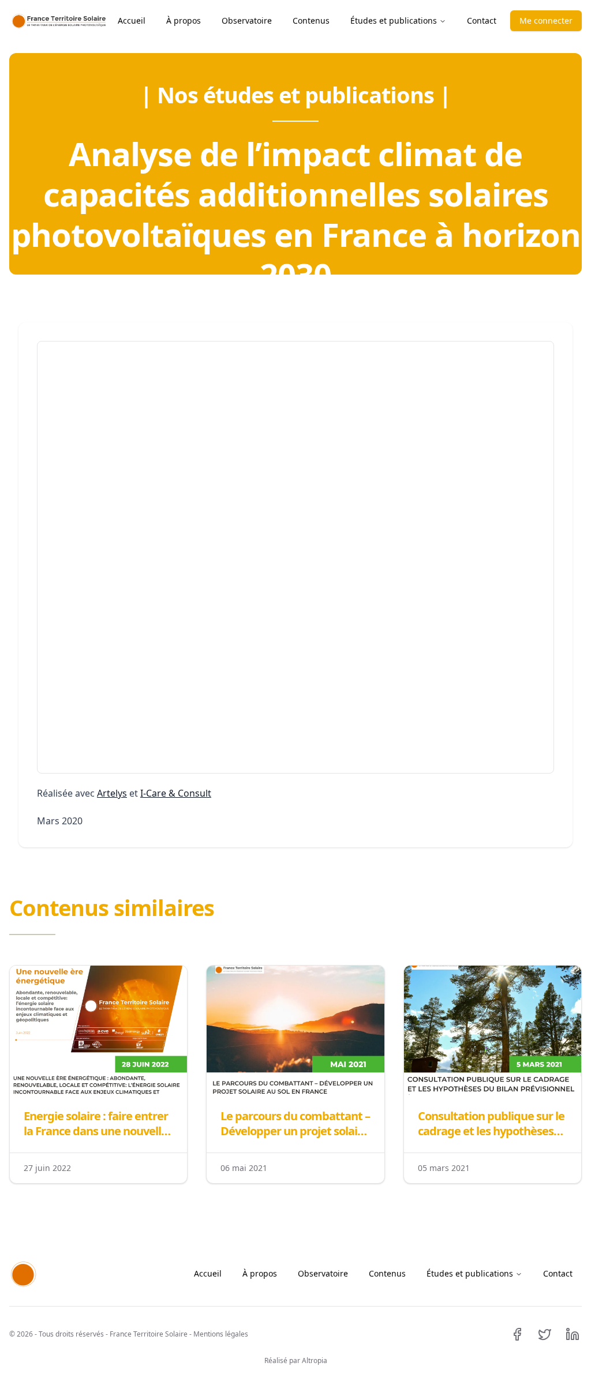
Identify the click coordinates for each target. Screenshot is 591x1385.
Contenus (311, 20)
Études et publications (393, 20)
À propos (183, 20)
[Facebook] (517, 1334)
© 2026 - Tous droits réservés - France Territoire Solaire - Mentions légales (128, 1334)
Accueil (131, 20)
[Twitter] (545, 1334)
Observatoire (247, 20)
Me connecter (546, 20)
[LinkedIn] (572, 1334)
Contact (481, 20)
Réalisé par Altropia (295, 1360)
